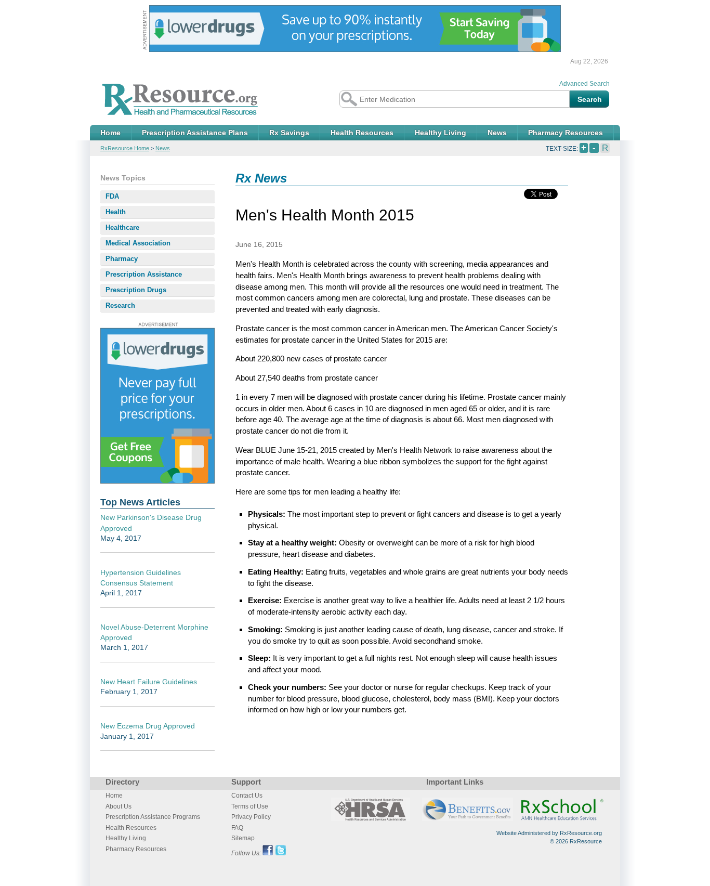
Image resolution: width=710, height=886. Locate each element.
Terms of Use (249, 806)
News (497, 132)
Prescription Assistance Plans (195, 132)
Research (120, 305)
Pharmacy (122, 259)
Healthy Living (440, 132)
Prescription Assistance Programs (153, 816)
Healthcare (122, 227)
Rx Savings (289, 132)
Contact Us (246, 795)
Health (116, 212)
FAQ (237, 827)
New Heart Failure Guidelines (148, 681)
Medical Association (138, 243)
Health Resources (362, 132)
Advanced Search (584, 84)
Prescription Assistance (144, 274)
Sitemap (243, 838)
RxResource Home (124, 148)
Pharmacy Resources (565, 132)
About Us (119, 806)
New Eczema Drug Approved (147, 726)
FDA (112, 196)
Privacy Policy (251, 816)
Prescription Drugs (136, 290)
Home (110, 132)
